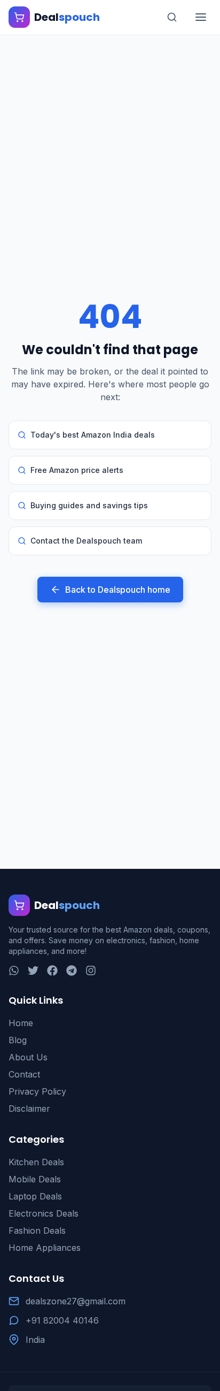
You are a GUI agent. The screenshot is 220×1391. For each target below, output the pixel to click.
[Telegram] (71, 970)
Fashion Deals (37, 1230)
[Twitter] (33, 970)
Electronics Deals (43, 1213)
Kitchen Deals (36, 1162)
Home (21, 1023)
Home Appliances (45, 1247)
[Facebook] (52, 970)
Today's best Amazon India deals (92, 434)
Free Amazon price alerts (76, 470)
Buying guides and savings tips (89, 505)
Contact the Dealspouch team (86, 540)
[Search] (172, 17)
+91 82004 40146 (62, 1320)
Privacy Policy (37, 1091)
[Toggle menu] (200, 17)
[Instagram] (90, 970)
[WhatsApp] (14, 970)
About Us (28, 1057)
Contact (24, 1074)
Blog (18, 1040)
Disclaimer (29, 1108)
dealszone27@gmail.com (75, 1301)
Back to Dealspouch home (117, 589)
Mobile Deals (35, 1179)
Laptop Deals (35, 1196)
